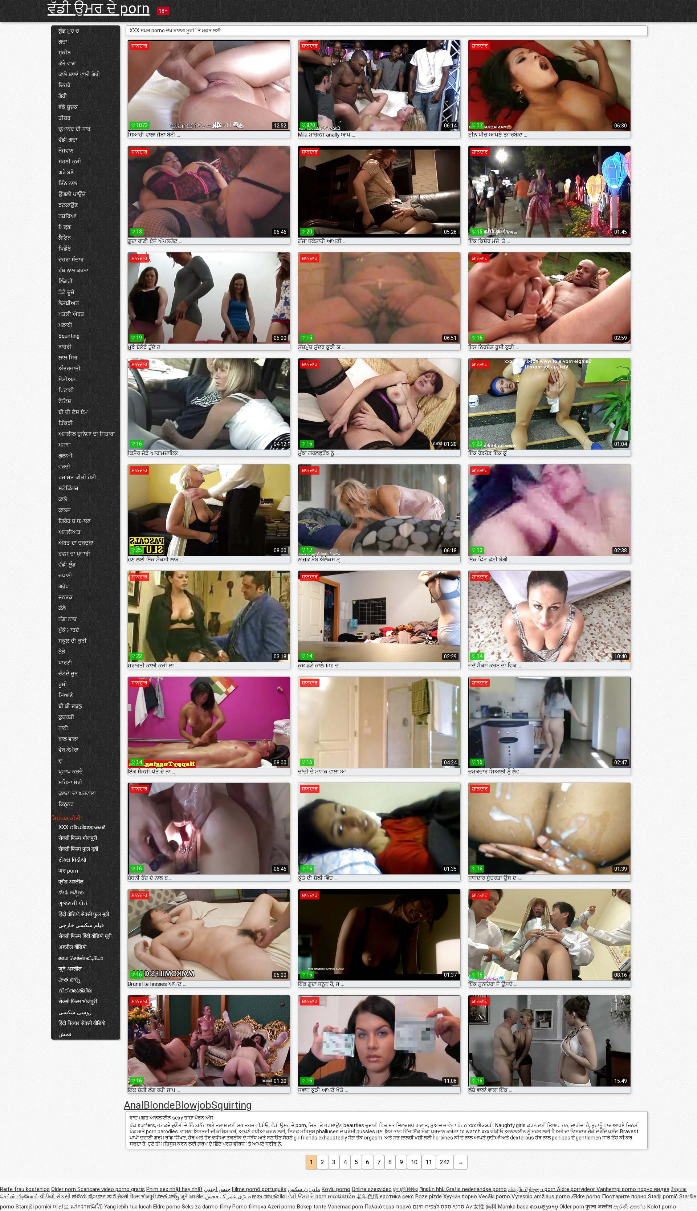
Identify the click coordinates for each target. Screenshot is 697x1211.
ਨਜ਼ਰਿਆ (67, 216)
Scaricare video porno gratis (111, 1189)
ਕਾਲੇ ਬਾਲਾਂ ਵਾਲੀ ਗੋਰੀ (79, 74)
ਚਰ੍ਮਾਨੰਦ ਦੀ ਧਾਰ (74, 129)
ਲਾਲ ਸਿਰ (67, 357)
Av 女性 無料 (481, 1206)
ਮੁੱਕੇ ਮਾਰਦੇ (68, 630)
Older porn (64, 1189)
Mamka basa (514, 1206)
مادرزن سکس (304, 1189)
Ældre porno (586, 1196)
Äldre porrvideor (576, 1189)
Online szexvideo (372, 1189)
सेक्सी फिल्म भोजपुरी (77, 838)
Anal (134, 1105)
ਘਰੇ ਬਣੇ (66, 172)
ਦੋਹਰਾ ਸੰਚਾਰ (70, 259)
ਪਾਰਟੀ (65, 662)
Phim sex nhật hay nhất (174, 1189)
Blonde (159, 1105)
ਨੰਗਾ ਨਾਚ (67, 619)
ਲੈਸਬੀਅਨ (68, 303)
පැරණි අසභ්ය (630, 1206)
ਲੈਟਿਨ (64, 238)
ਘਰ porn (68, 870)
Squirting (69, 336)
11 (428, 1162)
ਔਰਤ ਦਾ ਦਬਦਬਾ (75, 543)
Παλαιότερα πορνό (388, 1206)
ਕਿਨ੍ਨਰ (66, 804)
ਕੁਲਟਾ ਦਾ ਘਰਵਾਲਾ (77, 793)
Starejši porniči (34, 1206)
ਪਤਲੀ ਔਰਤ (71, 314)
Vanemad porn (346, 1206)
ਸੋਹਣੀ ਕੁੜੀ (69, 161)
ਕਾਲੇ (62, 499)
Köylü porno (336, 1189)
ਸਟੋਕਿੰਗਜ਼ (68, 488)
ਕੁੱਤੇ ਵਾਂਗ (67, 63)
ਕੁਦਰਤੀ (66, 717)
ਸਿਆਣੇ (65, 695)
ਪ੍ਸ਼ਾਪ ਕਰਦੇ (70, 771)
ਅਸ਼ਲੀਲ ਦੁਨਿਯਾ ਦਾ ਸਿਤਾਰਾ (86, 434)
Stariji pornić (663, 1196)
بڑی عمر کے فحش (226, 1196)
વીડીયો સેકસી (55, 1196)
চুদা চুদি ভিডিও (405, 1189)
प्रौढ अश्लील (70, 881)
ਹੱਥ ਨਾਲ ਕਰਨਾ (73, 270)
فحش (65, 1034)
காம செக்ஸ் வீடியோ (80, 958)
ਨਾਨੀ (63, 728)
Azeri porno (282, 1206)
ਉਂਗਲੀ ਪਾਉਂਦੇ (72, 194)
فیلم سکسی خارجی (81, 925)
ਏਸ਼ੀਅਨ (67, 379)
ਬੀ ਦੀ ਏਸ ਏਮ (73, 412)
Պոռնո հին (432, 1189)
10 (414, 1162)
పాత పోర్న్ (69, 979)
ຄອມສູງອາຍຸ (544, 1206)
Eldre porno (167, 1206)
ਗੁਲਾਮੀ (65, 455)
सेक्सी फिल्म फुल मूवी (78, 849)
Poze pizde (428, 1196)
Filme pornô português (259, 1189)
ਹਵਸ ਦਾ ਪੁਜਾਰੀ (74, 553)
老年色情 (368, 1196)
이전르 (61, 1206)
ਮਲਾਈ (65, 325)
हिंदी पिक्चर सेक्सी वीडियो (81, 1023)
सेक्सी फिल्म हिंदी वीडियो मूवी (84, 936)
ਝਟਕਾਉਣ (68, 205)
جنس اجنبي (217, 1189)
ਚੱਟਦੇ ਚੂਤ (68, 673)
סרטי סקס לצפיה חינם (438, 1206)
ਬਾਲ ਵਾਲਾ (68, 739)
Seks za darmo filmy (206, 1206)
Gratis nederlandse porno (476, 1189)
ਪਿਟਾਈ (66, 390)
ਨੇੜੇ (61, 652)
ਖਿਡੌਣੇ (64, 248)
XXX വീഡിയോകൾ (81, 827)
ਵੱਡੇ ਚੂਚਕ (68, 107)
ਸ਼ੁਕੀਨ (64, 52)
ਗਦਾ (62, 41)
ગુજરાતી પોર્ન (72, 903)
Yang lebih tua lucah (128, 1206)
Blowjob (193, 1105)
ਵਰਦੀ (64, 466)
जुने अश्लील (70, 969)
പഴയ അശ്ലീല (268, 1196)
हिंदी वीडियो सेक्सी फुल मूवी (83, 914)
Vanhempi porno (616, 1189)
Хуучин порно (460, 1196)
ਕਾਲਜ (64, 510)
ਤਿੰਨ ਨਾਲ (67, 183)
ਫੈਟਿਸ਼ (64, 401)
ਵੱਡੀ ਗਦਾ (67, 140)
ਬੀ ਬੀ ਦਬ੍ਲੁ (70, 706)
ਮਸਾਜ (64, 445)
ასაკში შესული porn (532, 1189)
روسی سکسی (74, 1012)
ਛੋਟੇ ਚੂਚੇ (66, 292)
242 (445, 1162)
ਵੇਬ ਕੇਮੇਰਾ (68, 750)
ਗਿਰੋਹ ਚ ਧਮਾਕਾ (74, 521)
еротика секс (397, 1196)
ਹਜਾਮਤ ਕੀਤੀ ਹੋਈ (77, 477)
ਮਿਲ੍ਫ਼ (64, 227)
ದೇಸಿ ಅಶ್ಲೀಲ (71, 892)
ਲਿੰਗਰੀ (65, 281)
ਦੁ (60, 760)
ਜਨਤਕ (65, 597)
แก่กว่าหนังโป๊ (87, 1206)
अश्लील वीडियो (72, 947)
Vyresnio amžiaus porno (541, 1196)
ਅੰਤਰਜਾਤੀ (69, 368)
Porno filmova (249, 1206)
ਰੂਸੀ (62, 684)
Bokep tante (311, 1206)
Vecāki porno (494, 1196)
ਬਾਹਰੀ (65, 347)
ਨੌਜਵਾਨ (65, 150)
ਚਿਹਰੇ (64, 85)
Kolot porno (661, 1206)
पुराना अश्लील (600, 1206)
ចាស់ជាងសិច (342, 1196)
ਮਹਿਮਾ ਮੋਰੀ (70, 782)
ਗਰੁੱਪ (63, 586)
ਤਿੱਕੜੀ (65, 423)
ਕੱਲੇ (62, 608)
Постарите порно (625, 1196)
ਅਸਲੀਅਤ (69, 532)
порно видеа (653, 1189)
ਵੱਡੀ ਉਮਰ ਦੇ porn (99, 8)
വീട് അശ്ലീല (75, 990)
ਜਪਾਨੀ (65, 575)
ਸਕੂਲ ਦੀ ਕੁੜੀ (72, 641)
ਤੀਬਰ (64, 118)
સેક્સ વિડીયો (72, 860)
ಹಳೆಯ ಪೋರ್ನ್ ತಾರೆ (94, 1196)
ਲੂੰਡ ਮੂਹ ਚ (68, 31)
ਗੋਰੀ (62, 96)
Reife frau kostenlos (25, 1189)
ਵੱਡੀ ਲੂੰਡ (67, 564)
